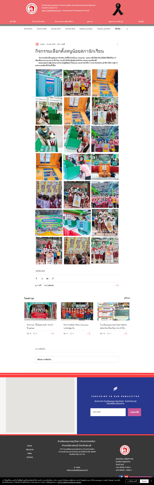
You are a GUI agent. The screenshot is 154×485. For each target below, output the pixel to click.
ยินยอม (144, 481)
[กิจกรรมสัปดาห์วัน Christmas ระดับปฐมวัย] (77, 311)
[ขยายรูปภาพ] (49, 83)
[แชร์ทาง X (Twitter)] (42, 278)
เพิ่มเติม (118, 29)
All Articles (28, 29)
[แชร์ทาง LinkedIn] (47, 278)
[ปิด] (151, 481)
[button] (127, 29)
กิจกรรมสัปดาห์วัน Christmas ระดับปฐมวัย (75, 326)
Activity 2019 (56, 29)
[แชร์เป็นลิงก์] (53, 278)
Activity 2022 (40, 271)
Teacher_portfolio (103, 29)
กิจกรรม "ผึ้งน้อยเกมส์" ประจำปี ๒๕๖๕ (40, 326)
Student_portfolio (86, 29)
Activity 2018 (70, 29)
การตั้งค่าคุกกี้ (132, 481)
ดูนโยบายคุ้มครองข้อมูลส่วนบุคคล (69, 482)
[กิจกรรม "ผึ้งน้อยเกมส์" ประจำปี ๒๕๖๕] (40, 311)
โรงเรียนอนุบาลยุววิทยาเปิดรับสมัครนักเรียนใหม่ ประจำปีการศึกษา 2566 (113, 327)
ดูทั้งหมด (127, 298)
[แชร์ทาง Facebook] (36, 278)
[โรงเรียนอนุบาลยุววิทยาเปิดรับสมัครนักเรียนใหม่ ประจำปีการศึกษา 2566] (113, 311)
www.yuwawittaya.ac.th (51, 10)
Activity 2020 (42, 29)
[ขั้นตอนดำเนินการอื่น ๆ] (117, 44)
